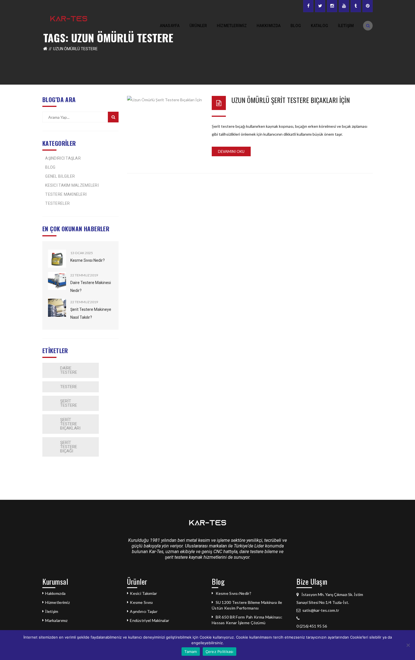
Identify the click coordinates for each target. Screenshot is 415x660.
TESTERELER (57, 203)
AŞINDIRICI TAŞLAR (63, 158)
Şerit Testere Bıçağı (68, 447)
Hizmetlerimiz (57, 602)
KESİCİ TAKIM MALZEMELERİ (72, 185)
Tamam (190, 651)
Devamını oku (231, 151)
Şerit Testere (68, 403)
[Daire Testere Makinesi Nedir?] (57, 281)
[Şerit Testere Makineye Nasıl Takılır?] (57, 308)
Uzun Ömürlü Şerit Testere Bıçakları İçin (290, 100)
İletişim (51, 611)
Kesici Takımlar (143, 593)
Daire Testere (68, 370)
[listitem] (334, 626)
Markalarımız (56, 620)
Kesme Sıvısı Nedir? (87, 260)
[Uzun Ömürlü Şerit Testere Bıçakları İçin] (165, 117)
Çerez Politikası (219, 651)
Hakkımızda (55, 593)
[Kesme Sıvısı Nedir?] (57, 259)
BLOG (50, 167)
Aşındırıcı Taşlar (144, 611)
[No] (408, 645)
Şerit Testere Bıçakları (70, 424)
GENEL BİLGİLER (60, 176)
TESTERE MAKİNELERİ (66, 194)
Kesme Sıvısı (141, 602)
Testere (68, 386)
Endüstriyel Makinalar (149, 620)
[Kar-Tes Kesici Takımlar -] (68, 18)
